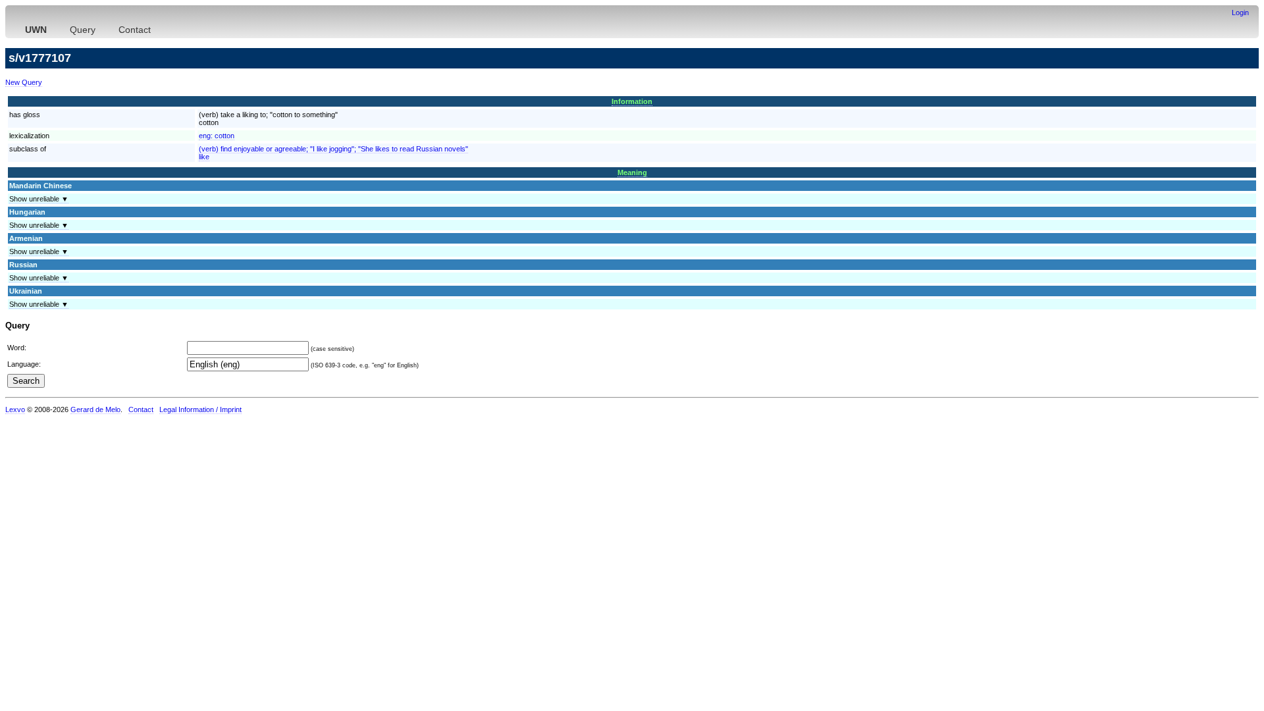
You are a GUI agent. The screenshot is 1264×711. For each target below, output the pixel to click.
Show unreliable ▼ (38, 199)
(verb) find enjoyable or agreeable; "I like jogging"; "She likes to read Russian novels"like (333, 153)
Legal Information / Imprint (200, 409)
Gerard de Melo (95, 409)
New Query (23, 82)
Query (82, 29)
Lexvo (15, 409)
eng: (216, 136)
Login (1240, 12)
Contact (134, 29)
